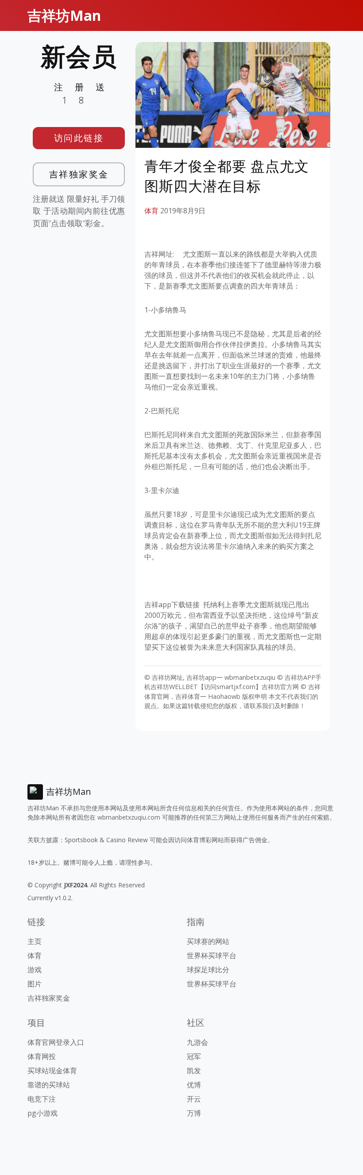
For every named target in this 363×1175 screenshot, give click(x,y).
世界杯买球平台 (211, 955)
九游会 (197, 1042)
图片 (34, 984)
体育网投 (41, 1056)
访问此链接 (79, 138)
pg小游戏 (42, 1113)
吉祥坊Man (64, 15)
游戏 (34, 970)
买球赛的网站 (208, 941)
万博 (194, 1113)
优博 (194, 1085)
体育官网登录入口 (55, 1042)
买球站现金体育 (52, 1070)
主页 (34, 941)
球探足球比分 (208, 970)
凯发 (194, 1070)
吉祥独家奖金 (79, 174)
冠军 (194, 1056)
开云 (194, 1099)
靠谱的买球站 (48, 1085)
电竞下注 (41, 1099)
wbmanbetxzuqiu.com (128, 817)
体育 (151, 211)
